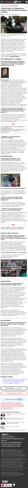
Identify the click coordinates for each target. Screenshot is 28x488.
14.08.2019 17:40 (4, 5)
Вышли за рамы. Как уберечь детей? (13, 426)
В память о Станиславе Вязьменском (13, 382)
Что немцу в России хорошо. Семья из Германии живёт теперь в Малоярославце (14, 268)
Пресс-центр (17, 444)
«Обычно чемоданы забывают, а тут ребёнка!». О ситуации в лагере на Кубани (16, 423)
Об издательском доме (7, 437)
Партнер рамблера (12, 481)
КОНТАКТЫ (4, 440)
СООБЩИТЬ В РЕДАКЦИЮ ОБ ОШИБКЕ (11, 446)
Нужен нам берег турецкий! (11, 383)
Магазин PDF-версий (7, 444)
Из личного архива (5, 36)
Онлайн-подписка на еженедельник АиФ (12, 438)
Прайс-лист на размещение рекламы (11, 442)
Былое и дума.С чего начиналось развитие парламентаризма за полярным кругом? (14, 380)
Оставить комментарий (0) (14, 393)
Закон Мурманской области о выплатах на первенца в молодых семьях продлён (15, 419)
